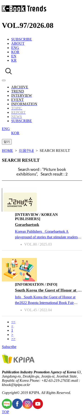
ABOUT (17, 43)
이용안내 (26, 151)
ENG (15, 48)
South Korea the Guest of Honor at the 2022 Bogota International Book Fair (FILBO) (48, 290)
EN (13, 56)
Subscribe (9, 347)
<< (13, 322)
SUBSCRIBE (21, 39)
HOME (7, 151)
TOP (5, 412)
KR (14, 60)
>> (13, 339)
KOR (15, 52)
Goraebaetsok (27, 224)
